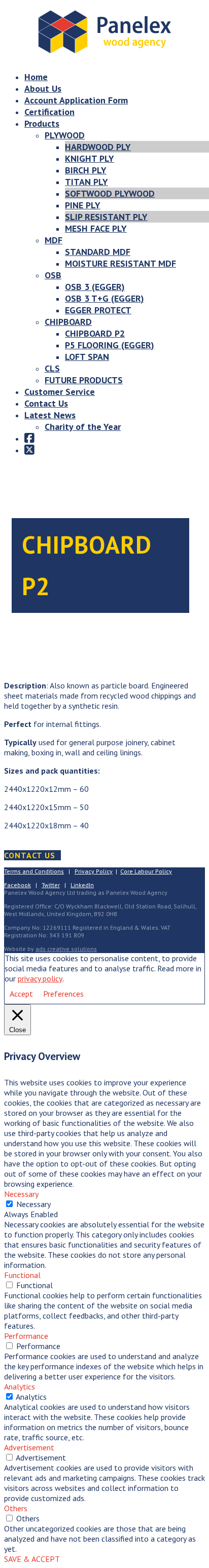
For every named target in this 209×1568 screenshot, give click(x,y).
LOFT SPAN (87, 356)
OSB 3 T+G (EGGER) (104, 298)
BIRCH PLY (86, 170)
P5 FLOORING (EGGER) (109, 345)
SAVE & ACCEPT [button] (32, 1559)
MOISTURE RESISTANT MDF (120, 263)
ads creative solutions (66, 949)
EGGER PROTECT (98, 310)
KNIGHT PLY (89, 158)
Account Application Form (76, 100)
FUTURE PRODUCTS (84, 380)
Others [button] (15, 1508)
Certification (49, 112)
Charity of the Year (83, 426)
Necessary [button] (21, 1194)
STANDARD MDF (97, 252)
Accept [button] (21, 994)
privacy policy (40, 978)
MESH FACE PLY (96, 228)
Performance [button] (26, 1336)
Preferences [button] (63, 994)
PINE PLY (82, 205)
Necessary (33, 1204)
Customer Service (59, 391)
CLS (52, 368)
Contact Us (46, 403)
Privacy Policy (94, 871)
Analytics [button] (19, 1386)
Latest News (50, 415)
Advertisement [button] (29, 1447)
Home (36, 77)
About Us (42, 88)
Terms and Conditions (34, 871)
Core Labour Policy (146, 871)
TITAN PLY (86, 182)
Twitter (51, 885)
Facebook (17, 885)
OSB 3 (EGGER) (95, 287)
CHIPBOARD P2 (95, 333)
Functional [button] (22, 1275)
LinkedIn (82, 885)
